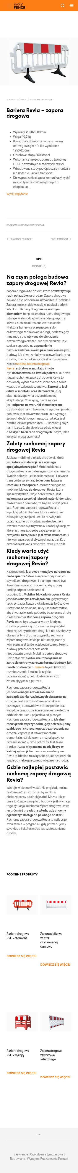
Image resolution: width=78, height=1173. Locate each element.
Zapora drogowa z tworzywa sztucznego (51, 1055)
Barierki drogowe (41, 100)
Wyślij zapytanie (17, 194)
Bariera (39, 667)
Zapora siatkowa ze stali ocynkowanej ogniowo (51, 940)
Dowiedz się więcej (21, 956)
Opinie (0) (39, 266)
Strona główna (16, 100)
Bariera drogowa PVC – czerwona (17, 936)
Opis (39, 259)
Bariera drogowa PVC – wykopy (17, 1053)
